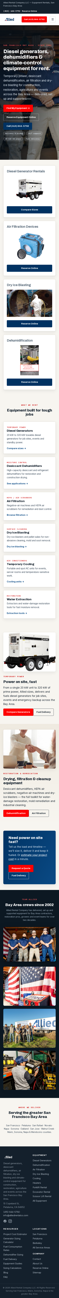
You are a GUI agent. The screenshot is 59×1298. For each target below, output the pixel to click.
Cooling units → (15, 581)
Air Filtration (39, 813)
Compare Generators (18, 712)
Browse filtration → (17, 515)
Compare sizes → (16, 448)
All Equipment (40, 1200)
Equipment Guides (12, 1263)
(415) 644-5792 (11, 11)
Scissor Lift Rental (42, 1196)
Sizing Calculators (12, 1268)
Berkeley (37, 1243)
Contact (37, 1259)
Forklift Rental (40, 1187)
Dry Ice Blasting (41, 1174)
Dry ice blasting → (17, 546)
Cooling (37, 1178)
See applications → (17, 483)
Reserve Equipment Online (21, 117)
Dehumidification (16, 813)
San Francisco (40, 1234)
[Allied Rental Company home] (9, 19)
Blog (5, 1272)
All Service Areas (41, 1247)
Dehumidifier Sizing (13, 1254)
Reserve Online (29, 11)
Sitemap (37, 1272)
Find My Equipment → (18, 108)
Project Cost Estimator (15, 1234)
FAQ (5, 1277)
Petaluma (37, 1238)
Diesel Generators (42, 1160)
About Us (37, 1263)
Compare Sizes (29, 209)
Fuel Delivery (43, 712)
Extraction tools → (17, 613)
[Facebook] (5, 1221)
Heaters (37, 1183)
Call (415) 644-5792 (34, 19)
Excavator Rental (41, 1192)
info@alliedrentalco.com (15, 1215)
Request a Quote (21, 868)
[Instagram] (10, 1221)
